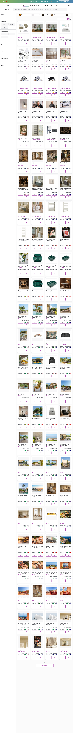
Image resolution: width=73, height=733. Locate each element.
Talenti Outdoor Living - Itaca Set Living (51, 445)
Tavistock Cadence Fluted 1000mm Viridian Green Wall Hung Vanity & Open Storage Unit (37, 189)
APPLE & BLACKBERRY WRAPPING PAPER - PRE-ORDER (37, 35)
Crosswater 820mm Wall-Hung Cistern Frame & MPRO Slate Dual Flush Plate (51, 138)
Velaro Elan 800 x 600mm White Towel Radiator (51, 214)
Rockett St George (50, 242)
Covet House (62, 139)
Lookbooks (47, 5)
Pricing (41, 1)
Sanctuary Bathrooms (36, 139)
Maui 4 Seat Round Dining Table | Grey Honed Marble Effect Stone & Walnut (65, 291)
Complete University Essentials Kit (22, 61)
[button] (5, 1)
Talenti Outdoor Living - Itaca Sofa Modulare (23, 368)
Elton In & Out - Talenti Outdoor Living (22, 522)
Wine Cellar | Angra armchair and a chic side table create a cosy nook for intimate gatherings (23, 189)
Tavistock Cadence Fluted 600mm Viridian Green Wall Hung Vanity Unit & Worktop (23, 214)
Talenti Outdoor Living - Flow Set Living (23, 317)
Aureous (48, 61)
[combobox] (61, 19)
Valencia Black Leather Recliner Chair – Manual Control (65, 419)
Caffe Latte (20, 293)
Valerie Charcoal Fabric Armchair (51, 368)
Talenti (19, 318)
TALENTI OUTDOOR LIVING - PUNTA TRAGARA (37, 547)
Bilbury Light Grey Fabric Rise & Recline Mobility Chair (51, 419)
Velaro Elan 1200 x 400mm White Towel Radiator (65, 214)
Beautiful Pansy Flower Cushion (64, 240)
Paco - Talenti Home (50, 495)
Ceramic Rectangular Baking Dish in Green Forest (65, 266)
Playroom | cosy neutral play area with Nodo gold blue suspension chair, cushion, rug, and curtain (37, 598)
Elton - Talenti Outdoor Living (36, 470)
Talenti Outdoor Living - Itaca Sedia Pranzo (37, 394)
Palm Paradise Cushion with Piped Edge (50, 240)
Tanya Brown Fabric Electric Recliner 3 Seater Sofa (51, 547)
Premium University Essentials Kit (36, 61)
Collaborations (64, 5)
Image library (26, 5)
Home (21, 5)
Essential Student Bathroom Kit (63, 35)
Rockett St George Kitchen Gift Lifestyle (37, 649)
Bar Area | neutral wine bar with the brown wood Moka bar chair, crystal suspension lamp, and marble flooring (23, 291)
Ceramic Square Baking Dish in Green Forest (23, 266)
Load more (44, 665)
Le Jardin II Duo (63, 60)
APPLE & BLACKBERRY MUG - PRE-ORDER (51, 35)
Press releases (41, 5)
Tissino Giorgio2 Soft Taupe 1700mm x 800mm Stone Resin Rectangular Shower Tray (51, 189)
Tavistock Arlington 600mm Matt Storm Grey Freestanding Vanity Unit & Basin (65, 189)
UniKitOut (20, 37)
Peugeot (20, 267)
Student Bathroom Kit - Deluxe (22, 35)
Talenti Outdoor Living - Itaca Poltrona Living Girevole (65, 394)
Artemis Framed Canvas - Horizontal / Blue (51, 649)
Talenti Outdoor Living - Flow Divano (37, 342)
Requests (53, 5)
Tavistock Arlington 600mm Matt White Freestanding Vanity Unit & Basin (37, 240)
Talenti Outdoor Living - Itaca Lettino (65, 368)
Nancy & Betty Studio (36, 37)
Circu (19, 139)
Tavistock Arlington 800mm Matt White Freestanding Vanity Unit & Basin (37, 214)
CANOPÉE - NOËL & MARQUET (36, 624)
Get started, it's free (64, 1)
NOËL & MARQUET (35, 625)
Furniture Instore (63, 344)
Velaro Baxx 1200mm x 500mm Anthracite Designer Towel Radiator (37, 138)
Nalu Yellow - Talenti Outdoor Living (50, 522)
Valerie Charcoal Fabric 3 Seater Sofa (65, 342)
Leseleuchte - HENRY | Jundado (22, 86)
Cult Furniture (63, 293)
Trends (35, 5)
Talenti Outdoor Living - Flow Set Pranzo (51, 317)
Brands (31, 5)
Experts (57, 5)
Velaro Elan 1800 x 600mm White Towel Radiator (23, 240)
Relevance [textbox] (60, 19)
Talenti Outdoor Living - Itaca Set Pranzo (23, 394)
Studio (69, 5)
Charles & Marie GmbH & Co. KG (23, 89)
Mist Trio (48, 60)
